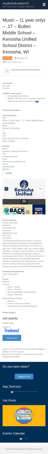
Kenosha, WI (22, 58)
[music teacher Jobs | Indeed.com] (11, 330)
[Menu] (44, 4)
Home (9, 173)
